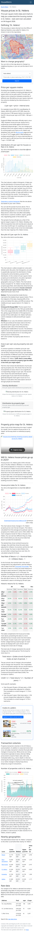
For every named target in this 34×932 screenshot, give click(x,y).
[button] (3, 36)
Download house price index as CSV (15, 521)
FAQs (27, 930)
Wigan (3, 855)
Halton (3, 879)
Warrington (5, 864)
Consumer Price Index (22, 566)
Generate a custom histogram (10, 201)
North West (4, 7)
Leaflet (31, 58)
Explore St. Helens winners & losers (13, 717)
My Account (19, 132)
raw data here (12, 919)
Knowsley (4, 874)
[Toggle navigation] (30, 2)
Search (17, 81)
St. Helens (4, 869)
